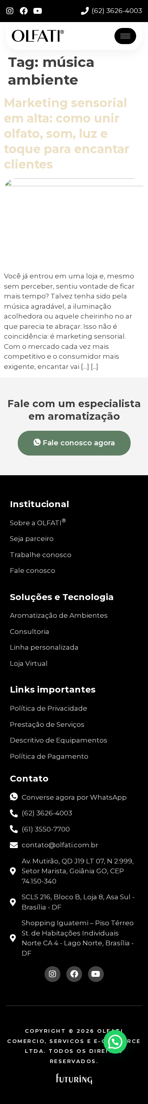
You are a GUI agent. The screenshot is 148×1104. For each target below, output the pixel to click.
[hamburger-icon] (125, 36)
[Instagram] (10, 11)
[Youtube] (37, 11)
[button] (115, 1042)
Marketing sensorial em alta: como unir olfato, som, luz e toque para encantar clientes (66, 134)
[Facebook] (24, 11)
